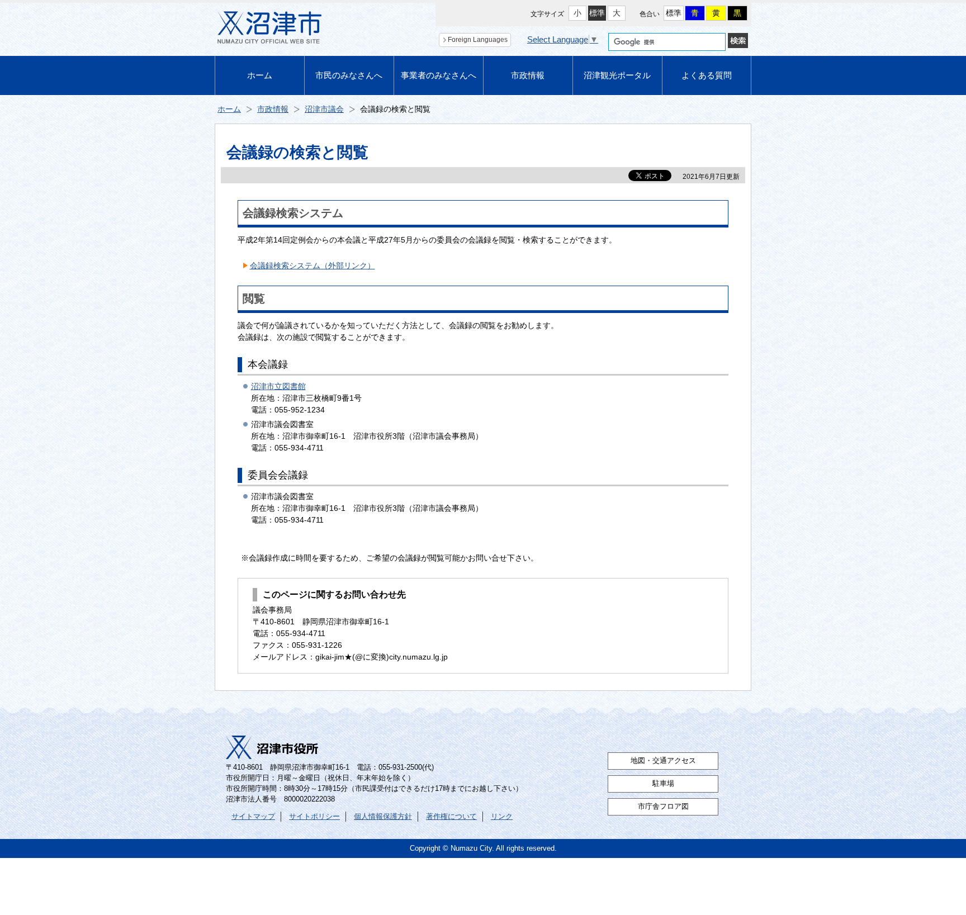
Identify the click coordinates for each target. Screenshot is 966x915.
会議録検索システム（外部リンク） (312, 265)
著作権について (451, 817)
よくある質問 (706, 75)
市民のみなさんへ (348, 75)
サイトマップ (253, 817)
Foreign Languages (478, 40)
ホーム (259, 75)
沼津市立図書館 (278, 386)
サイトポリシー (314, 817)
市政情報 (527, 75)
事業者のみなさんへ (438, 75)
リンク (502, 817)
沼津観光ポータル (617, 75)
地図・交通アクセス (663, 761)
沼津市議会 (324, 109)
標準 (597, 12)
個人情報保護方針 (383, 817)
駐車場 (663, 784)
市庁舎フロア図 (663, 806)
